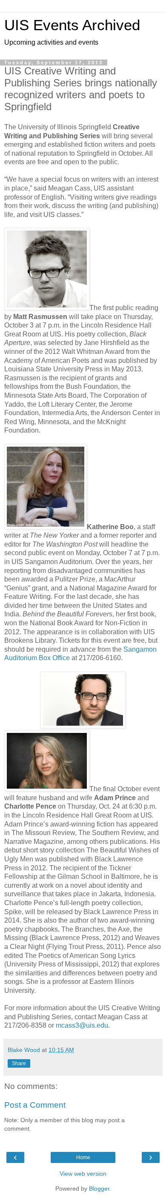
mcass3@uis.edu (82, 1025)
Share (19, 1063)
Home (83, 1157)
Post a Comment (35, 1104)
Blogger (99, 1188)
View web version (83, 1173)
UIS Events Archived (72, 25)
